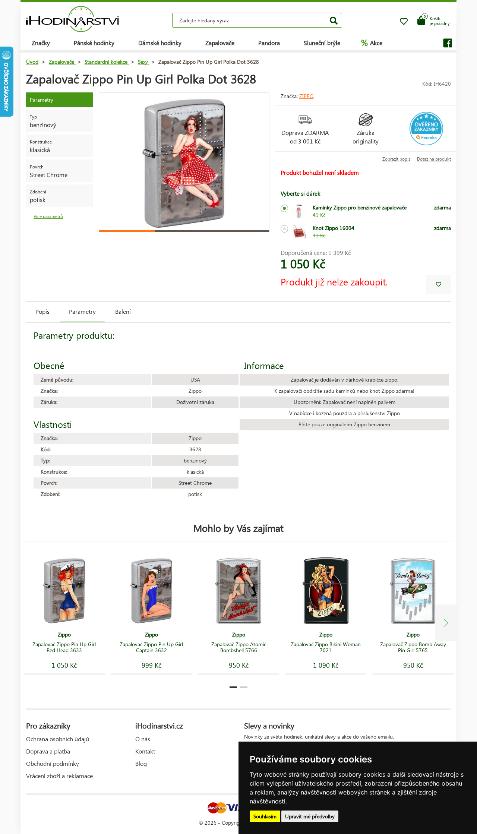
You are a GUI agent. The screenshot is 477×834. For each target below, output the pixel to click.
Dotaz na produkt (434, 159)
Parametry (82, 311)
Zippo (306, 95)
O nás (142, 739)
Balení (123, 311)
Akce (371, 42)
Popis (42, 311)
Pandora (269, 43)
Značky (41, 43)
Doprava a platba (48, 751)
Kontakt (145, 751)
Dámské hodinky (159, 43)
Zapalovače (219, 43)
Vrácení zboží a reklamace (59, 776)
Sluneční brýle (322, 43)
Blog (141, 763)
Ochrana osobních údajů (57, 739)
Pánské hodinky (94, 43)
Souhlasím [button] (265, 816)
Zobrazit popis (396, 159)
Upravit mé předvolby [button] (310, 816)
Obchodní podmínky (52, 763)
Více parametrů (48, 216)
